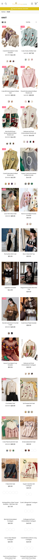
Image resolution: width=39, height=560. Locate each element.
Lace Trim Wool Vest (10, 214)
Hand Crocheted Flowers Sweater (28, 214)
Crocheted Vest (10, 403)
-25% (4, 26)
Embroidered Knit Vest (28, 442)
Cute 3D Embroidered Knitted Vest (10, 92)
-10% (4, 107)
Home (3, 12)
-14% (4, 149)
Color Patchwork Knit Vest (10, 442)
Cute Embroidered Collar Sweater (10, 51)
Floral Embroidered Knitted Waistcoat (29, 92)
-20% (4, 67)
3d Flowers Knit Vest (29, 403)
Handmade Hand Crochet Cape (10, 324)
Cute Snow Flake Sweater (28, 323)
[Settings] (32, 3)
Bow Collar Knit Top (29, 254)
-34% (4, 298)
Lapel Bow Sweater (10, 287)
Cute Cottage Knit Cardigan (28, 524)
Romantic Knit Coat (10, 254)
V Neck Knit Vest (10, 484)
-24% (22, 26)
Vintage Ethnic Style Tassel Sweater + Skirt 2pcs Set (10, 524)
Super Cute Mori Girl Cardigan (29, 485)
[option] (19, 9)
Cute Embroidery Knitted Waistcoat (10, 174)
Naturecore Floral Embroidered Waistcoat (29, 132)
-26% (22, 67)
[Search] (6, 3)
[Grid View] (3, 22)
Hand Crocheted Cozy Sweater (10, 364)
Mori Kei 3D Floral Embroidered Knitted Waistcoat (10, 133)
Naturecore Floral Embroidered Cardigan (29, 364)
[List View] (5, 22)
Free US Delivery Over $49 (20, 8)
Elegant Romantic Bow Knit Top (29, 288)
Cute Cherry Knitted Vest (29, 51)
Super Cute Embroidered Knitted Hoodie (28, 174)
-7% (4, 417)
